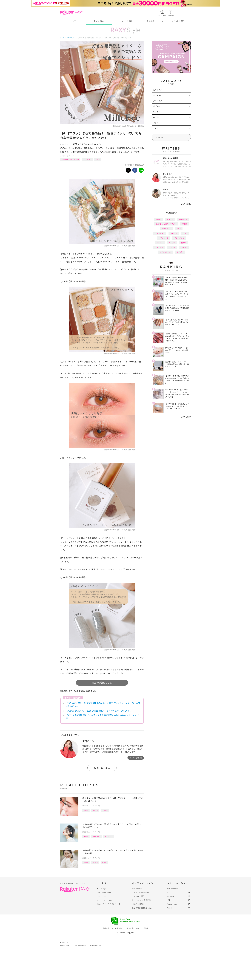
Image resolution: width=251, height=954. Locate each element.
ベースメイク (158, 95)
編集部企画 (183, 219)
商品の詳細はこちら (102, 682)
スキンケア (157, 89)
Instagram (170, 896)
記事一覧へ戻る (102, 767)
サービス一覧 (65, 946)
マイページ (101, 896)
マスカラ (105, 810)
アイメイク (70, 156)
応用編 (104, 863)
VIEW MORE (185, 204)
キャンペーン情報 (125, 21)
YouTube (170, 908)
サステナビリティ (96, 946)
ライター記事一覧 (135, 758)
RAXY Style (99, 21)
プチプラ (160, 243)
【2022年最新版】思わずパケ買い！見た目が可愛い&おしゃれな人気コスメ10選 (102, 717)
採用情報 (145, 928)
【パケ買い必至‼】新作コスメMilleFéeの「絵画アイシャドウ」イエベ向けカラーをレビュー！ (103, 705)
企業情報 (106, 928)
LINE (168, 900)
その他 (155, 128)
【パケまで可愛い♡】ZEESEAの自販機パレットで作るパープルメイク (98, 710)
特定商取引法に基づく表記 (142, 908)
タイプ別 (180, 252)
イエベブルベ (109, 836)
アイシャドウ (87, 159)
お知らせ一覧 (137, 889)
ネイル (155, 117)
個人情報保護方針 (118, 928)
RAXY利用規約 (138, 904)
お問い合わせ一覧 (79, 946)
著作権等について (133, 928)
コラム (155, 122)
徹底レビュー (166, 228)
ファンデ (184, 247)
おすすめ (95, 810)
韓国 (179, 228)
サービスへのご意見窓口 (141, 900)
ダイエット (159, 247)
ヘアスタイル (163, 238)
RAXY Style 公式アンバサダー (70, 159)
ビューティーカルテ (105, 900)
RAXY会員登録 (172, 889)
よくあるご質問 (178, 21)
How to (86, 810)
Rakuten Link (172, 904)
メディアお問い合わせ (140, 892)
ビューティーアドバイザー (107, 904)
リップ (185, 233)
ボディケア (157, 106)
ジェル (98, 159)
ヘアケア (156, 111)
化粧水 (183, 243)
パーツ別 (95, 863)
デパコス (172, 247)
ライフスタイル (165, 252)
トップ (73, 21)
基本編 (184, 224)
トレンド (173, 233)
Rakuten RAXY (71, 12)
